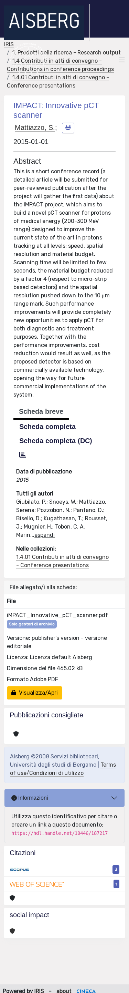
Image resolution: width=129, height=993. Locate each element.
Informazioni (32, 798)
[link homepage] (47, 22)
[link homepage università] (28, 60)
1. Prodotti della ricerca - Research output (66, 52)
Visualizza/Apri (37, 692)
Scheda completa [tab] (47, 426)
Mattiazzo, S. (35, 127)
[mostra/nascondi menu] (122, 60)
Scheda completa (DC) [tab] (55, 440)
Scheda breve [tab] (41, 411)
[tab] (22, 455)
